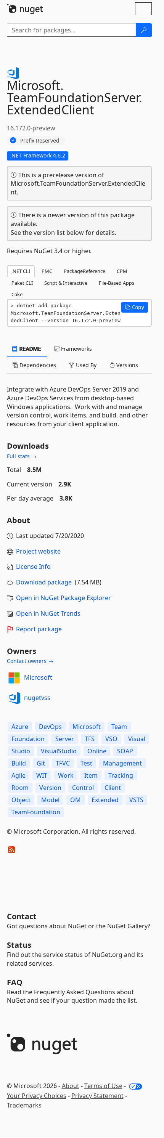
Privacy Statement (97, 1095)
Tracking (120, 775)
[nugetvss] (14, 698)
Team (119, 726)
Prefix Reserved (39, 140)
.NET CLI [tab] (20, 271)
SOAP (125, 751)
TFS (90, 739)
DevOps (50, 726)
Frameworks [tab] (75, 348)
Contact (22, 916)
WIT (41, 775)
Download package (44, 582)
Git (41, 763)
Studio (20, 751)
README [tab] (29, 348)
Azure (19, 726)
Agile (18, 775)
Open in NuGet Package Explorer (63, 598)
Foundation (28, 739)
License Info (33, 566)
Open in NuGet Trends (48, 613)
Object (21, 800)
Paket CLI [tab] (22, 282)
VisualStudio (59, 751)
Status (19, 945)
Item (91, 775)
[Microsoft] (14, 678)
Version (50, 787)
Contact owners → (30, 661)
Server (64, 739)
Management (122, 763)
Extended (105, 800)
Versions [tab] (126, 365)
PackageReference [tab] (84, 271)
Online (96, 751)
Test (86, 763)
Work (66, 775)
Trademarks (24, 1105)
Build (18, 763)
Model (50, 800)
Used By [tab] (85, 365)
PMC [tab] (47, 271)
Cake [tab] (17, 294)
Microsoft (38, 677)
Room (20, 787)
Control (83, 787)
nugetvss (37, 697)
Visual (136, 739)
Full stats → (22, 456)
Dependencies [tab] (37, 365)
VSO (111, 739)
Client (113, 787)
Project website (38, 551)
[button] (134, 307)
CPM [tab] (122, 271)
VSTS (136, 800)
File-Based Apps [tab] (116, 282)
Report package (39, 629)
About (70, 1086)
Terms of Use (103, 1086)
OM (75, 800)
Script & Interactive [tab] (65, 282)
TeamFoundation (35, 812)
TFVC (63, 763)
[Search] (144, 30)
